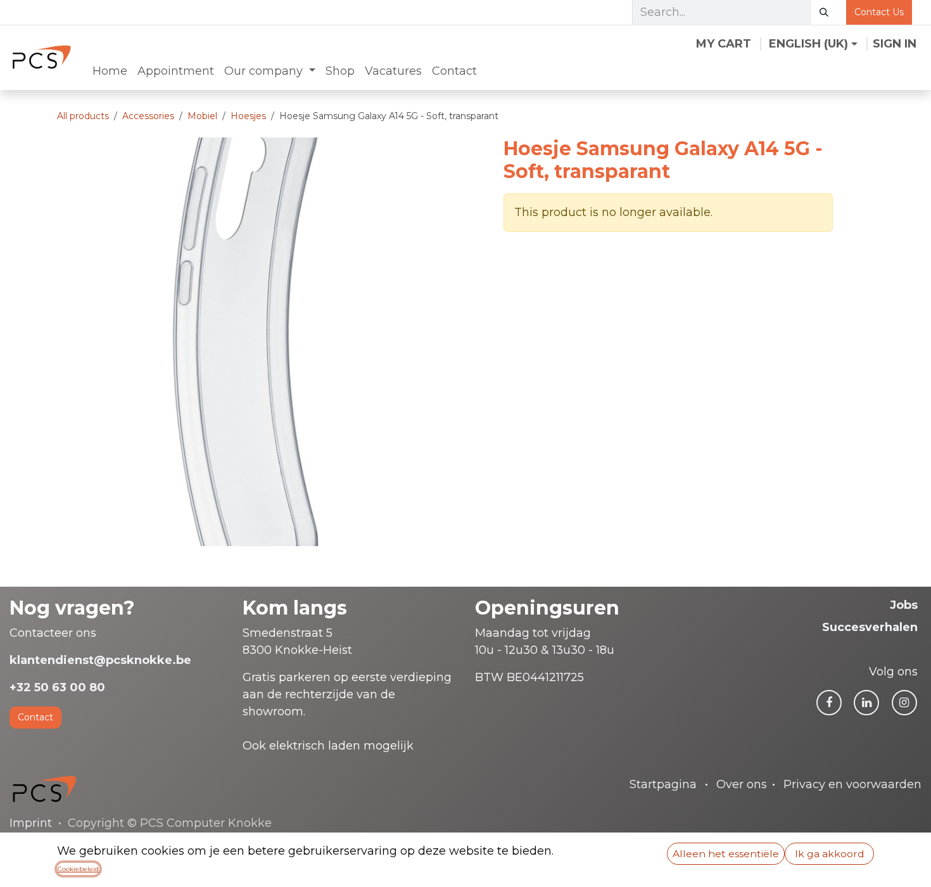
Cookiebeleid (78, 869)
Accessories (148, 116)
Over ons (741, 784)
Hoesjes (248, 116)
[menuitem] (109, 71)
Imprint (31, 823)
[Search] (824, 12)
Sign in (894, 44)
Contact (35, 717)
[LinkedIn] (866, 702)
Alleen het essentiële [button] (726, 854)
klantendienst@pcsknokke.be (100, 660)
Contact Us (879, 12)
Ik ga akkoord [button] (829, 854)
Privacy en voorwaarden (852, 784)
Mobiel (202, 116)
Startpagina (663, 784)
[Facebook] (829, 702)
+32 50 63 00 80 (57, 687)
